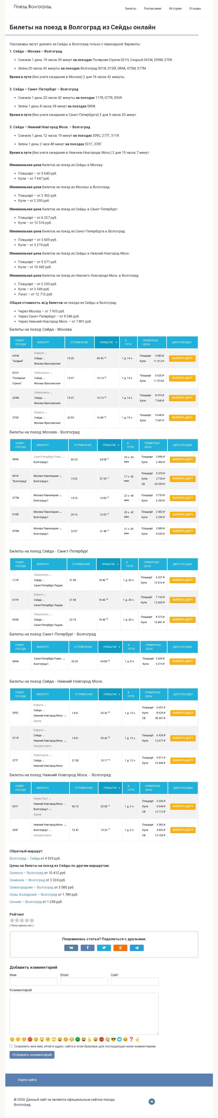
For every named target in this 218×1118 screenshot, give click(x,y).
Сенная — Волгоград (26, 902)
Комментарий (21, 990)
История (175, 8)
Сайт (114, 975)
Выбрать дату (182, 358)
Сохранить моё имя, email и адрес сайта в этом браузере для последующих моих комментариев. (85, 1046)
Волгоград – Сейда (25, 858)
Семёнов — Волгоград (27, 880)
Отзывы (195, 8)
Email (64, 975)
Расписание (152, 8)
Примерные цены (150, 342)
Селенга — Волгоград (26, 873)
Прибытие (106, 342)
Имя (13, 975)
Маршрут (43, 342)
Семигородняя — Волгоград (31, 887)
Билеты (130, 8)
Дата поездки (181, 342)
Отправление (79, 342)
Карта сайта (27, 1080)
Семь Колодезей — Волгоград (33, 895)
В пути (128, 342)
